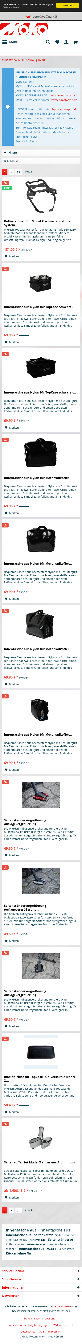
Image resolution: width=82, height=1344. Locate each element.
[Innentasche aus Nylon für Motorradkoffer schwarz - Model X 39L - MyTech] (41, 538)
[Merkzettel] (57, 42)
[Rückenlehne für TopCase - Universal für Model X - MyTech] (41, 1052)
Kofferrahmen (38, 1239)
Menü (13, 42)
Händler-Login (32, 1318)
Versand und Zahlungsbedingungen (29, 1325)
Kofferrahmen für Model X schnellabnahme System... (37, 223)
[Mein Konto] (66, 42)
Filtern (12, 152)
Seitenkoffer (43, 1235)
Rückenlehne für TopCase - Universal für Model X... (39, 1079)
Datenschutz (28, 1331)
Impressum (54, 1331)
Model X (11, 1249)
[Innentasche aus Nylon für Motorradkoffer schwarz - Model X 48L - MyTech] (41, 453)
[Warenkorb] (76, 42)
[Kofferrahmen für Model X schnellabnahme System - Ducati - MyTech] (41, 196)
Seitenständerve (65, 1235)
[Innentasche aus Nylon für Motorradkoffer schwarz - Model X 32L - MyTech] (41, 709)
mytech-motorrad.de (64, 100)
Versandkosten (62, 1306)
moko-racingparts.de (62, 95)
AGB (41, 1331)
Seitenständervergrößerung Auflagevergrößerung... (25, 822)
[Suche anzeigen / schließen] (48, 42)
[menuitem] (10, 42)
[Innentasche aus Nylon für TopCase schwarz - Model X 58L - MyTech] (41, 367)
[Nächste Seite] (11, 172)
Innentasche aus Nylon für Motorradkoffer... (38, 478)
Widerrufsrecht (61, 1325)
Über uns (50, 1318)
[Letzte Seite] (18, 172)
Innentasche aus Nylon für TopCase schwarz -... (40, 307)
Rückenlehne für (18, 1253)
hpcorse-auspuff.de (64, 109)
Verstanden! (67, 5)
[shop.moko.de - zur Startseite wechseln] (24, 29)
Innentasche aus (22, 1230)
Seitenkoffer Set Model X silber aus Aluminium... (41, 1162)
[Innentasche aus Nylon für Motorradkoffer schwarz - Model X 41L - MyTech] (41, 624)
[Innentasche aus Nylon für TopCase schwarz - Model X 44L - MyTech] (41, 282)
